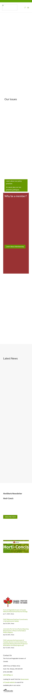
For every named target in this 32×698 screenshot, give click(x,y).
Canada (7, 682)
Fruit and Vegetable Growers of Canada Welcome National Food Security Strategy (16, 385)
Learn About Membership (15, 247)
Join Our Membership (13, 584)
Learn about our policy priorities (14, 182)
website (12, 682)
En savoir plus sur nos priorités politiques (13, 188)
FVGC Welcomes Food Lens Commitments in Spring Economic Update (14, 416)
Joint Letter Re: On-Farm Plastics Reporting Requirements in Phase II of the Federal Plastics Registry (16, 449)
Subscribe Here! (10, 517)
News (12, 614)
